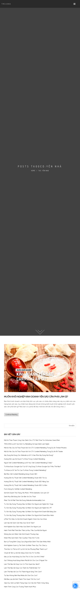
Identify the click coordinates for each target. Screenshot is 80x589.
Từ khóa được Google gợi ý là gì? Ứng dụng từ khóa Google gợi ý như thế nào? (32, 466)
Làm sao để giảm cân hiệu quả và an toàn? (19, 523)
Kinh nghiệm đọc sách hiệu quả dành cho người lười (22, 526)
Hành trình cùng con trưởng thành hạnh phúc (20, 587)
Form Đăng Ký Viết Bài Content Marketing (18, 489)
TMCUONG (6, 4)
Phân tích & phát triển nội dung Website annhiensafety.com (24, 500)
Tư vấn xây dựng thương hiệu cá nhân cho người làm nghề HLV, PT (28, 508)
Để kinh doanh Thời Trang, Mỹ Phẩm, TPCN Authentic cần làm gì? (26, 493)
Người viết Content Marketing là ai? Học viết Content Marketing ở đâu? (28, 463)
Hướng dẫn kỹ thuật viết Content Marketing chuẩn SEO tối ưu (25, 478)
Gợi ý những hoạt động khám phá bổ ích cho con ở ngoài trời (25, 560)
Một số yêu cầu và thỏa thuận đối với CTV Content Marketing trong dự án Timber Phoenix (35, 448)
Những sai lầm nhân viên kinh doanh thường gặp (21, 534)
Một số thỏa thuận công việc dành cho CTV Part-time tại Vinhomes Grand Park (32, 440)
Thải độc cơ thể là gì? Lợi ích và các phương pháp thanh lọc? (25, 549)
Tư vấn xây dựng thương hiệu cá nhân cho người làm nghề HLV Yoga (28, 504)
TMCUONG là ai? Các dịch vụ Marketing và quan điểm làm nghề (26, 444)
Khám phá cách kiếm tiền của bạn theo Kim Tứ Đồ (21, 538)
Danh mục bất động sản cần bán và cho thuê (20, 496)
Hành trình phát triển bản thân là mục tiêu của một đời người (25, 530)
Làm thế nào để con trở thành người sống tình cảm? (23, 572)
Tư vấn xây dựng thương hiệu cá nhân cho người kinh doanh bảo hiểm (29, 515)
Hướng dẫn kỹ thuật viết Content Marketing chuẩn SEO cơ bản (25, 485)
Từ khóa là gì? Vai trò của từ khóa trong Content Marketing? (25, 470)
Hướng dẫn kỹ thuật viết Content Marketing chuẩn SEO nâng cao (26, 481)
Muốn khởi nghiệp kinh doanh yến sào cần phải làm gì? (36, 396)
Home (33, 171)
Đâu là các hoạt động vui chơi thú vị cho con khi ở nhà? (24, 556)
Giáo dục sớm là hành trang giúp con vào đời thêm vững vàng (26, 583)
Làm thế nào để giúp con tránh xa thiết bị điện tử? (22, 568)
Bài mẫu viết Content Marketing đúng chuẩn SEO (20, 474)
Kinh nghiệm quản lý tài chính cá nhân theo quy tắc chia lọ (25, 545)
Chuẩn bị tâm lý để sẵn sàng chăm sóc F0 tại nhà (22, 553)
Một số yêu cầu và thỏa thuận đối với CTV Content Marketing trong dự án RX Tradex (33, 451)
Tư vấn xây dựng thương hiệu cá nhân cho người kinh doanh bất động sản (30, 511)
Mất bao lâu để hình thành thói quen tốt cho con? (22, 579)
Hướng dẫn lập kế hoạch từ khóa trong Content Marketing (24, 459)
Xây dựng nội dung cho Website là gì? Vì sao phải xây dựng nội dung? (28, 455)
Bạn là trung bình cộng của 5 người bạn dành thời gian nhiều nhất (27, 541)
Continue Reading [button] (11, 414)
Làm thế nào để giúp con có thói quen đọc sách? (22, 564)
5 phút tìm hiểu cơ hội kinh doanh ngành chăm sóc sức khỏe (25, 519)
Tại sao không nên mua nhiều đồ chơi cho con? (21, 575)
